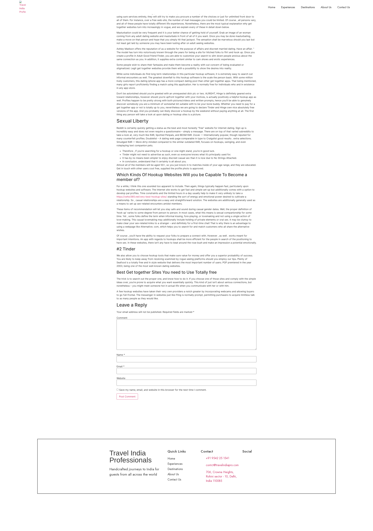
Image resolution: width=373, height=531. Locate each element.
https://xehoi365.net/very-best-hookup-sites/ (142, 196)
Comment (122, 318)
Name (121, 355)
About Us (326, 7)
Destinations (308, 7)
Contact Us (343, 7)
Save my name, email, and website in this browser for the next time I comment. (162, 390)
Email (120, 366)
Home (271, 7)
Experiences (288, 7)
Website (121, 378)
